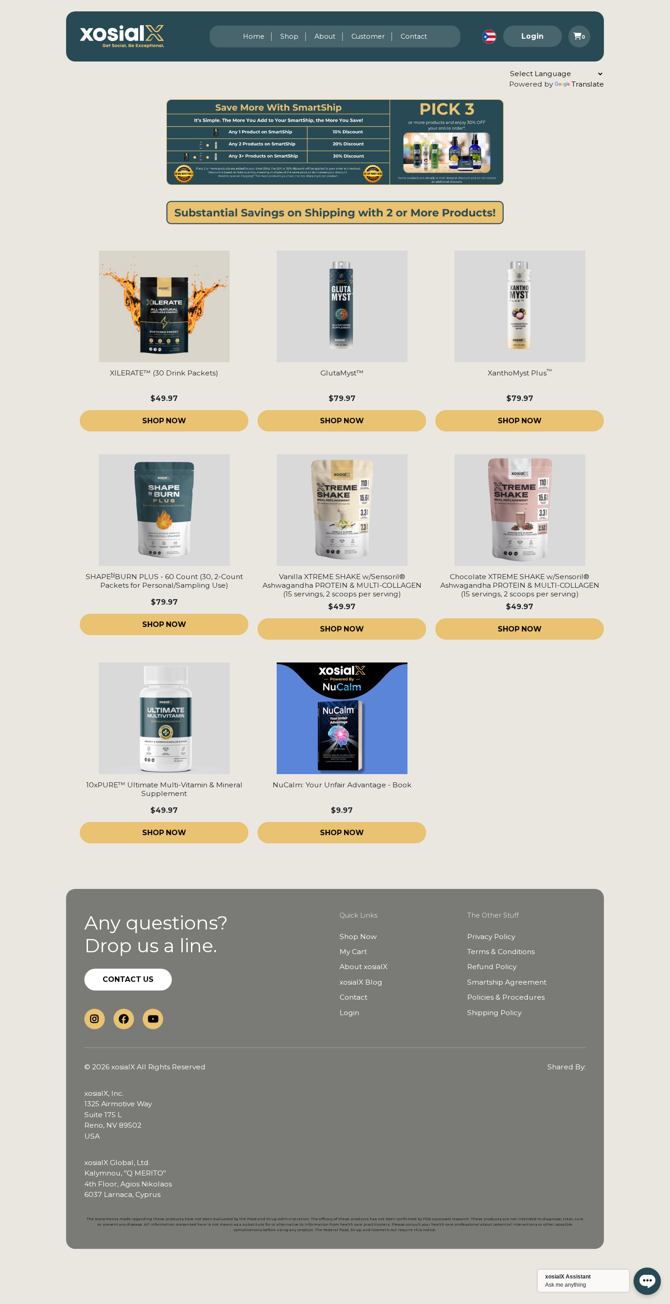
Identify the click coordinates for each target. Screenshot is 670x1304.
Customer (368, 36)
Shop (289, 36)
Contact (414, 36)
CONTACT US (128, 979)
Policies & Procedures (506, 997)
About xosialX (363, 966)
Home (253, 36)
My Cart (353, 951)
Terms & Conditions (501, 951)
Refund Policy (491, 966)
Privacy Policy (491, 936)
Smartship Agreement (506, 982)
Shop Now (358, 936)
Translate (588, 84)
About (324, 36)
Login (532, 36)
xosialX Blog (361, 982)
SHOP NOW (164, 420)
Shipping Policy (494, 1012)
